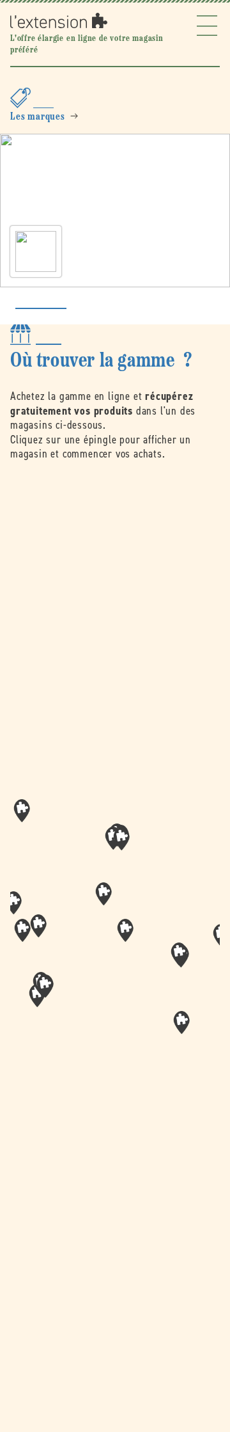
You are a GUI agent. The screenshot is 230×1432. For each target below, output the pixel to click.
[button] (125, 930)
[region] (115, 935)
